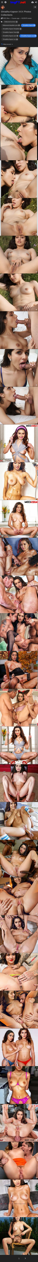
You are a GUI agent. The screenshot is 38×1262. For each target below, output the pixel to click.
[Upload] (32, 2)
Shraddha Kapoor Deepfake (11, 29)
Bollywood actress (10, 21)
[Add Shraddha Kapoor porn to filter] (17, 36)
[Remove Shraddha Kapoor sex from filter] (35, 36)
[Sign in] (36, 2)
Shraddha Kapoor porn (9, 36)
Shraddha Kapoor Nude (10, 32)
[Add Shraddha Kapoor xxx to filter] (17, 39)
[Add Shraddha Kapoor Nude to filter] (18, 32)
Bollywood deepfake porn (10, 25)
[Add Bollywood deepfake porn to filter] (19, 25)
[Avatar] (3, 7)
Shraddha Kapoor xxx (9, 39)
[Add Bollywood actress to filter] (16, 22)
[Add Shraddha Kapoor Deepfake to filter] (20, 29)
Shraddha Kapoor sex (27, 36)
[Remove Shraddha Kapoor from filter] (34, 25)
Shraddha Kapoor (28, 25)
